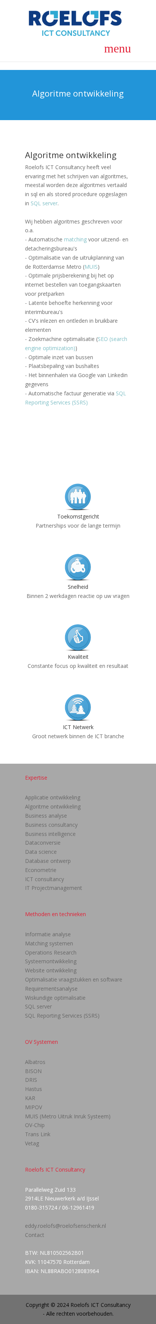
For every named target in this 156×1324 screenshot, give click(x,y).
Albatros (35, 1062)
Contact (34, 1234)
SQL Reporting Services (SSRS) (62, 1015)
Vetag (32, 1143)
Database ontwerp (48, 860)
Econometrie (40, 870)
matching (75, 239)
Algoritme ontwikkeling (53, 806)
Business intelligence (50, 833)
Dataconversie (43, 842)
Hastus (33, 1088)
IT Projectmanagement (53, 887)
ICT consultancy (44, 879)
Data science (41, 851)
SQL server (44, 203)
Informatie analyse (48, 934)
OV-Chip (35, 1125)
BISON (33, 1071)
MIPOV (33, 1107)
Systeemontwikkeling (50, 961)
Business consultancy (51, 824)
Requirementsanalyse (51, 988)
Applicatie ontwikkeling (52, 797)
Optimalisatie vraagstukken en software (73, 979)
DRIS (31, 1079)
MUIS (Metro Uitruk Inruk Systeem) (68, 1116)
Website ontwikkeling (50, 970)
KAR (30, 1098)
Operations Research (50, 952)
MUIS (91, 266)
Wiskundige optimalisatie (55, 997)
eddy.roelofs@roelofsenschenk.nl (65, 1225)
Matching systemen (49, 943)
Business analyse (46, 815)
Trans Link (37, 1134)
